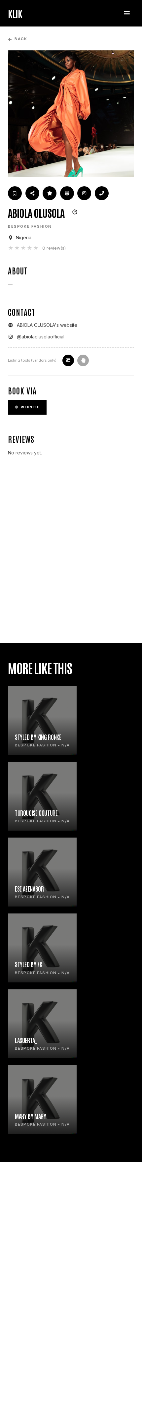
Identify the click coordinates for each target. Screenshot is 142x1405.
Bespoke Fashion (30, 226)
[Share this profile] (32, 193)
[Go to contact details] (102, 193)
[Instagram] (84, 193)
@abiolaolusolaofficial (40, 336)
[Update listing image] (68, 360)
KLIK (15, 13)
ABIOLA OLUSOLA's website (47, 325)
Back (21, 39)
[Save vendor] (15, 193)
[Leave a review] (49, 193)
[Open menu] (127, 13)
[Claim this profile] (83, 360)
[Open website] (67, 193)
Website (30, 407)
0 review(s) (54, 248)
